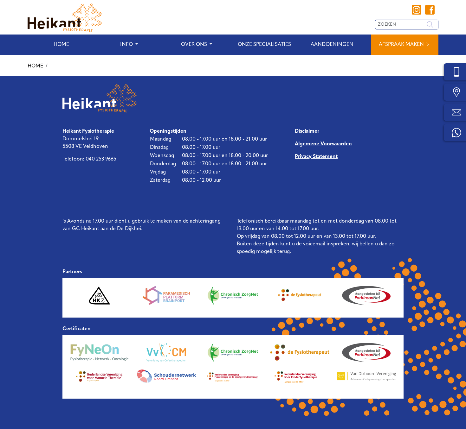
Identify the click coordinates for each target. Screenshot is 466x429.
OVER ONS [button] (194, 44)
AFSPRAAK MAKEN (402, 44)
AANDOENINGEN (332, 44)
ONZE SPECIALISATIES (264, 44)
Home (61, 44)
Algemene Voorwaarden (323, 144)
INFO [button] (126, 44)
